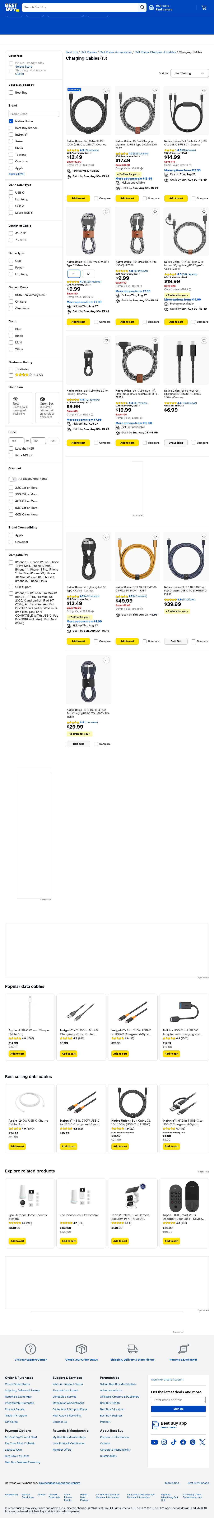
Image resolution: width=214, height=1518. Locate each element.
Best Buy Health (110, 1403)
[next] (206, 1027)
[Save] (106, 91)
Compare (105, 198)
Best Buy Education (112, 1409)
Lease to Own (13, 1449)
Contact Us (60, 1421)
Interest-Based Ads (54, 1496)
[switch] (13, 479)
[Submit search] (142, 7)
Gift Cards (11, 1421)
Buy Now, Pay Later (17, 1456)
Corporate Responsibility (115, 1449)
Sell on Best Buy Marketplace (118, 1384)
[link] (21, 1038)
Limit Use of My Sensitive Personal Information (140, 1496)
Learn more (169, 1427)
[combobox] (190, 73)
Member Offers (62, 1449)
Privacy (42, 1494)
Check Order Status (17, 1384)
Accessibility (11, 1494)
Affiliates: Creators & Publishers (119, 1396)
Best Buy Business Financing (22, 1462)
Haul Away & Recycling (67, 1415)
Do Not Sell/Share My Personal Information (108, 1496)
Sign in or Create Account (167, 1379)
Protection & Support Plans (70, 1409)
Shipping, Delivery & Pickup (22, 1390)
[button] (160, 7)
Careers (105, 1443)
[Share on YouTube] (154, 1442)
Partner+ (105, 1421)
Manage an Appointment (68, 1403)
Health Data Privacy (84, 1497)
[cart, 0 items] (203, 7)
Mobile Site (172, 1483)
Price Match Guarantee (19, 1403)
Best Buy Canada (198, 1483)
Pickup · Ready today (29, 63)
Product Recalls (14, 1409)
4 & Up (38, 375)
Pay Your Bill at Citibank (19, 1443)
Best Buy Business (111, 1415)
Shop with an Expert (65, 1390)
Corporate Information (114, 1437)
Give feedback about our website (59, 1483)
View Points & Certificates (68, 1443)
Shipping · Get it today (31, 70)
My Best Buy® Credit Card (21, 1437)
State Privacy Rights (68, 1497)
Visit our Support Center (68, 1384)
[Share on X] (202, 1442)
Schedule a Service (64, 1396)
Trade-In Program (16, 1415)
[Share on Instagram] (164, 1442)
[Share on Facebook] (183, 1442)
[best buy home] (12, 7)
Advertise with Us (111, 1390)
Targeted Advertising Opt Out (169, 1497)
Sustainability (108, 1456)
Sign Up (178, 1408)
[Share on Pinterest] (192, 1442)
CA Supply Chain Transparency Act (192, 1496)
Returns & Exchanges (18, 1396)
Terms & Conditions (28, 1496)
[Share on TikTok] (173, 1442)
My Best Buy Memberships (69, 1437)
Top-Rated (22, 369)
